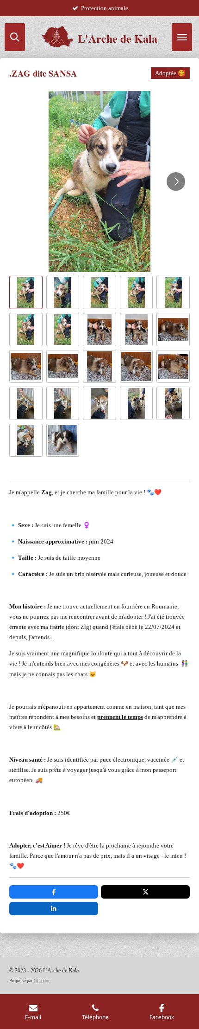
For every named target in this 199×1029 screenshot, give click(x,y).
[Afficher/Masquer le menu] (182, 37)
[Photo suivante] (176, 181)
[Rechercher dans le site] (15, 37)
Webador (42, 980)
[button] (26, 292)
